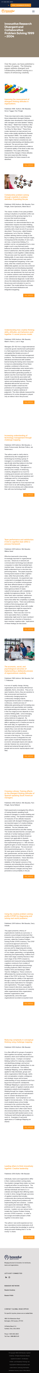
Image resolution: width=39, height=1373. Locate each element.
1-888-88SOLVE (14, 1336)
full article (29, 165)
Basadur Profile (8, 1295)
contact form (28, 1313)
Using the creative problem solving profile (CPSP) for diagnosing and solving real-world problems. (18, 916)
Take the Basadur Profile (21, 5)
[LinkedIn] (8, 5)
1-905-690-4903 (14, 1334)
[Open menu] (33, 11)
